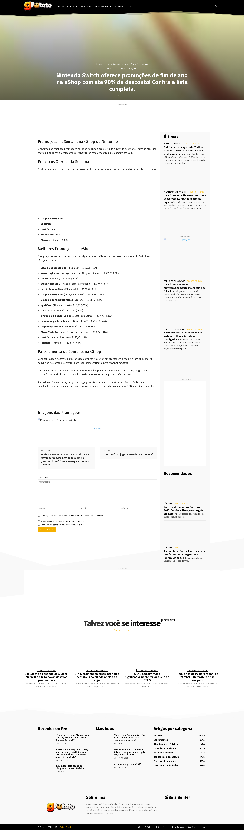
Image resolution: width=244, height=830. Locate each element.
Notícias (99, 64)
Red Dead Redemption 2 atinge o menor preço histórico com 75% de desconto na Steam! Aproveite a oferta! (72, 753)
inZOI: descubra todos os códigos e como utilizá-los (69, 767)
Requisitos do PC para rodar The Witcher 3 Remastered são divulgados (183, 336)
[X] (210, 5)
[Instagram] (205, 5)
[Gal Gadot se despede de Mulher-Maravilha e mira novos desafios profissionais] (185, 175)
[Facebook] (201, 5)
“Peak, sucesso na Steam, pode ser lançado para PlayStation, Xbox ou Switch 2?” (72, 737)
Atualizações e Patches (175, 192)
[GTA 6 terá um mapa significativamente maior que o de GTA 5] (185, 312)
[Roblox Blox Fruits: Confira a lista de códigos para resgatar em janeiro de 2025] (185, 533)
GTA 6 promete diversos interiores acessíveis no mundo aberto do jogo (185, 199)
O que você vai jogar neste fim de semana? (128, 454)
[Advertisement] (122, 112)
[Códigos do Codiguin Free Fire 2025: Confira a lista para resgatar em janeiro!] (185, 489)
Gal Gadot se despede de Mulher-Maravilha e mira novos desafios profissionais (184, 150)
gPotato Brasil (65, 827)
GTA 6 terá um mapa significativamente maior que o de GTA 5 (185, 288)
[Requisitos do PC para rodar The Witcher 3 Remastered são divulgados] (185, 360)
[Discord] (197, 5)
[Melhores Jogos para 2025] (104, 768)
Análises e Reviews (173, 144)
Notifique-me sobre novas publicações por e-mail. (63, 525)
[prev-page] (118, 695)
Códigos (168, 503)
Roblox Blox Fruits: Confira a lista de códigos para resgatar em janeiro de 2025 (184, 554)
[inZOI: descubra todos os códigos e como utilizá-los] (46, 769)
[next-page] (124, 695)
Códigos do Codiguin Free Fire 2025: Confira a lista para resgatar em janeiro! (184, 510)
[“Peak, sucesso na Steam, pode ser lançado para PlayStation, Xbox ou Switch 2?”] (46, 739)
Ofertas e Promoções (126, 69)
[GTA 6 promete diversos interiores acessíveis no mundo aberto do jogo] (185, 220)
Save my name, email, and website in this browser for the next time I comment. (72, 516)
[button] (216, 6)
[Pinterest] (130, 125)
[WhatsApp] (137, 125)
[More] (144, 125)
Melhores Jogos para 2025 (127, 764)
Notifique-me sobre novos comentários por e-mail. (63, 521)
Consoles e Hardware (174, 281)
